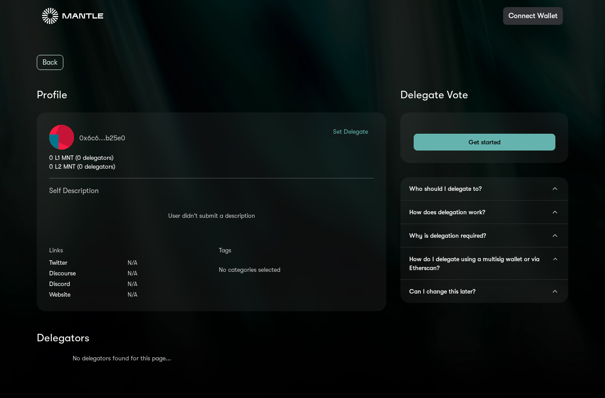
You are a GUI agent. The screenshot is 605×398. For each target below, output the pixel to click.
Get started (484, 142)
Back (50, 62)
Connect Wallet (533, 16)
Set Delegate (350, 131)
